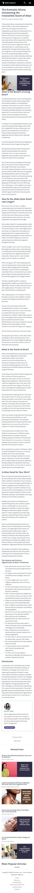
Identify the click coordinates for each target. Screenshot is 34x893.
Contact (17, 889)
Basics (12, 759)
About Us (17, 880)
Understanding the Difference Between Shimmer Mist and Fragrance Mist (16, 783)
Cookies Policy (17, 887)
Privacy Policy (17, 882)
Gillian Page (8, 711)
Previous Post (17, 737)
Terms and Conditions (17, 884)
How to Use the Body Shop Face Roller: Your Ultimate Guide (15, 811)
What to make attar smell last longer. (19, 331)
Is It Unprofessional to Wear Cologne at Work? (16, 838)
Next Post (17, 741)
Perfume (16, 786)
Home (17, 878)
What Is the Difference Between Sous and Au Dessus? (16, 756)
